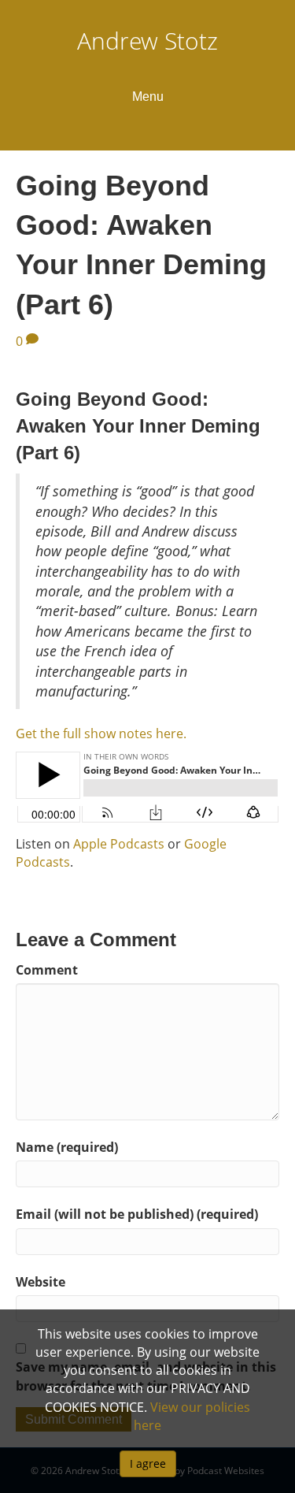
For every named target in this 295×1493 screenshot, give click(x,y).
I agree (148, 1463)
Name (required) (67, 1147)
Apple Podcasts (118, 843)
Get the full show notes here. (101, 733)
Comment (47, 970)
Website (40, 1282)
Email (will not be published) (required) (137, 1214)
